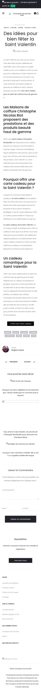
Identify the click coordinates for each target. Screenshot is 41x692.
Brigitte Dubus (17, 350)
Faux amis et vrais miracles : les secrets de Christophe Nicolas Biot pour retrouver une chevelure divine (20, 434)
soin (33, 336)
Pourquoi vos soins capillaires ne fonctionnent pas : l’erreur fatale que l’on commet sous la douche (20, 393)
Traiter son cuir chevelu (10, 592)
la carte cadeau (18, 198)
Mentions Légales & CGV (10, 614)
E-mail (25, 508)
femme (19, 336)
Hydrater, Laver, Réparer (10, 583)
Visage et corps (30, 28)
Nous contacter (7, 619)
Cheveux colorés (8, 588)
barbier (7, 332)
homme (26, 336)
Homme (20, 28)
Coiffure (13, 28)
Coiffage (5, 597)
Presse (4, 636)
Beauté (6, 28)
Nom (4, 508)
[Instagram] (3, 648)
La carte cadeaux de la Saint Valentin (18, 225)
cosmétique (10, 336)
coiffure (33, 332)
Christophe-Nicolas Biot (10, 631)
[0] (37, 13)
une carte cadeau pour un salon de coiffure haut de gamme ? (20, 94)
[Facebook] (13, 648)
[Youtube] (7, 648)
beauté (16, 332)
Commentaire (8, 490)
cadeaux (24, 332)
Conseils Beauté (8, 610)
